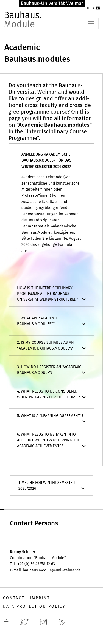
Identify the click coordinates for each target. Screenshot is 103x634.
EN (98, 8)
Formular (66, 244)
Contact (13, 598)
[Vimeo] (63, 625)
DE (89, 8)
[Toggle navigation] (91, 23)
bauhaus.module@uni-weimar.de (52, 570)
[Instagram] (45, 625)
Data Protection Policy (34, 606)
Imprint (40, 598)
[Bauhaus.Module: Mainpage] (23, 22)
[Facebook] (8, 625)
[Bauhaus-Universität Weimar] (52, 3)
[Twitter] (26, 625)
